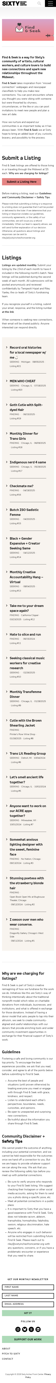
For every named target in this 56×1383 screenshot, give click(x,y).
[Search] (39, 3)
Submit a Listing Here (21, 181)
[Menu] (50, 3)
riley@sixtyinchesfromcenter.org (26, 1244)
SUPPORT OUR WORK (28, 1339)
